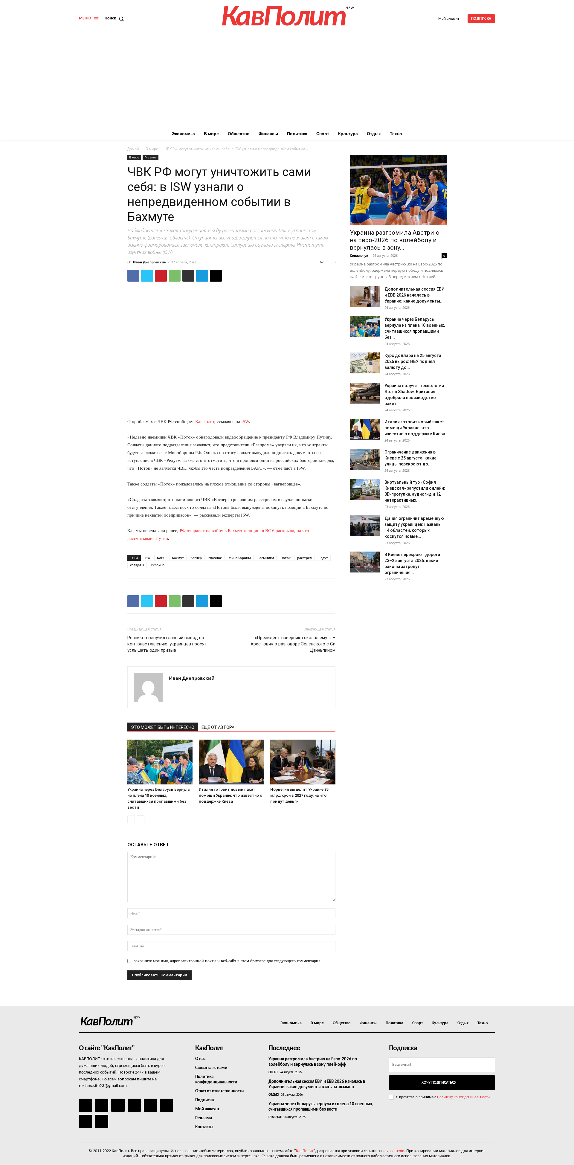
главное (215, 557)
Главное (150, 157)
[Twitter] (147, 276)
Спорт (273, 1072)
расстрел (304, 557)
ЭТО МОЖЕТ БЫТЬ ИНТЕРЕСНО (162, 727)
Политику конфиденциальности (463, 1097)
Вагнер (196, 557)
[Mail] (117, 1105)
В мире (152, 148)
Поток (285, 557)
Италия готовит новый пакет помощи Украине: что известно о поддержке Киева (230, 795)
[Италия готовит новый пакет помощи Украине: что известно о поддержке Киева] (231, 762)
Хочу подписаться (439, 1083)
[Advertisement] (287, 82)
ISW (245, 421)
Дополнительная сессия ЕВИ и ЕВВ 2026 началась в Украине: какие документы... (414, 295)
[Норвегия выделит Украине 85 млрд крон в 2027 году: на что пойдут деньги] (302, 762)
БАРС (161, 557)
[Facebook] (133, 276)
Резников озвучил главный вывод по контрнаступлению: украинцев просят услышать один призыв (167, 644)
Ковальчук (359, 255)
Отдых (273, 1095)
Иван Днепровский (150, 262)
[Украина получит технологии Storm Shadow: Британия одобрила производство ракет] (365, 393)
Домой (133, 148)
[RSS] (134, 1105)
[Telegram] (202, 276)
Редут (323, 557)
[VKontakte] (85, 1121)
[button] (115, 18)
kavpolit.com (393, 1151)
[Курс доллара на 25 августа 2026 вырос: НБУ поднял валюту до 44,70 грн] (365, 362)
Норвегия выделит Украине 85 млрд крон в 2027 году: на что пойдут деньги (299, 795)
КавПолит (204, 421)
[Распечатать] (188, 276)
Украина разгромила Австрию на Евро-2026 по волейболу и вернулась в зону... (394, 240)
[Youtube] (101, 1121)
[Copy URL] (216, 276)
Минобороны (239, 557)
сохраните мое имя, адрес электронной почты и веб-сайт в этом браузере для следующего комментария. (227, 961)
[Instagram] (101, 1105)
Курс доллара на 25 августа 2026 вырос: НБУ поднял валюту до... (412, 361)
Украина (157, 565)
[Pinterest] (161, 276)
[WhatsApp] (175, 276)
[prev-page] (131, 819)
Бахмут (178, 557)
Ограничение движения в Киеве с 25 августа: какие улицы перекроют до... (410, 458)
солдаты (137, 565)
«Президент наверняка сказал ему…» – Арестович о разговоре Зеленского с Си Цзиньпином (293, 644)
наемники (265, 557)
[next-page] (140, 819)
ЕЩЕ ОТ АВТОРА (217, 727)
